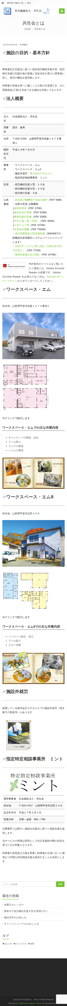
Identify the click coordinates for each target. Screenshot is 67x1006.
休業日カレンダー (14, 904)
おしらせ (8, 944)
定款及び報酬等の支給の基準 (31, 199)
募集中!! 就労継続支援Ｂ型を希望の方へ (26, 911)
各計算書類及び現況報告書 (30, 233)
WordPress (23, 1003)
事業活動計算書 (23, 216)
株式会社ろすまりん (41, 173)
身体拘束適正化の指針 (27, 254)
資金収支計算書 (23, 212)
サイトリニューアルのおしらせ (21, 923)
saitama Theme (35, 1003)
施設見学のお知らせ (15, 917)
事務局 (24, 44)
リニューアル (21, 944)
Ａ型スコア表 (21, 225)
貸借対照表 (20, 208)
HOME (27, 28)
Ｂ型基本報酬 (21, 229)
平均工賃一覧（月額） (26, 220)
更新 (32, 944)
